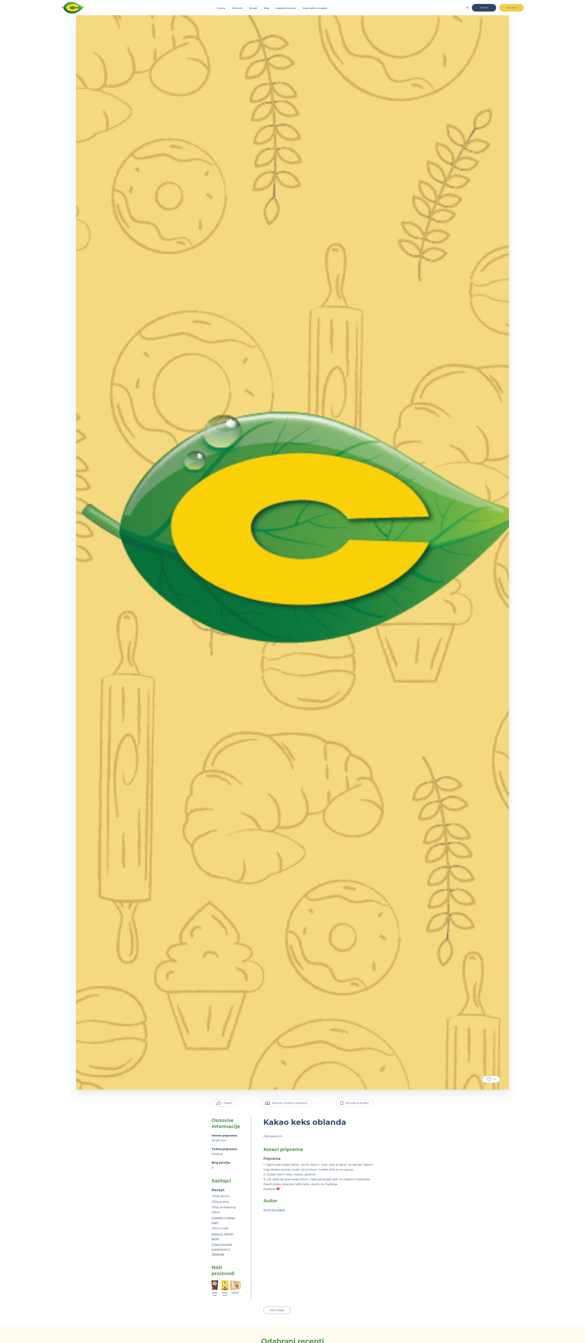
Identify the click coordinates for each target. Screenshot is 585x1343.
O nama (221, 8)
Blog (266, 8)
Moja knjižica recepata (315, 8)
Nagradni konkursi (286, 8)
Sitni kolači (277, 1310)
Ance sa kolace (274, 1210)
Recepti (253, 8)
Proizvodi (237, 8)
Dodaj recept (511, 7)
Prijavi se (484, 7)
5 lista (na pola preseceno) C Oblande (222, 1249)
